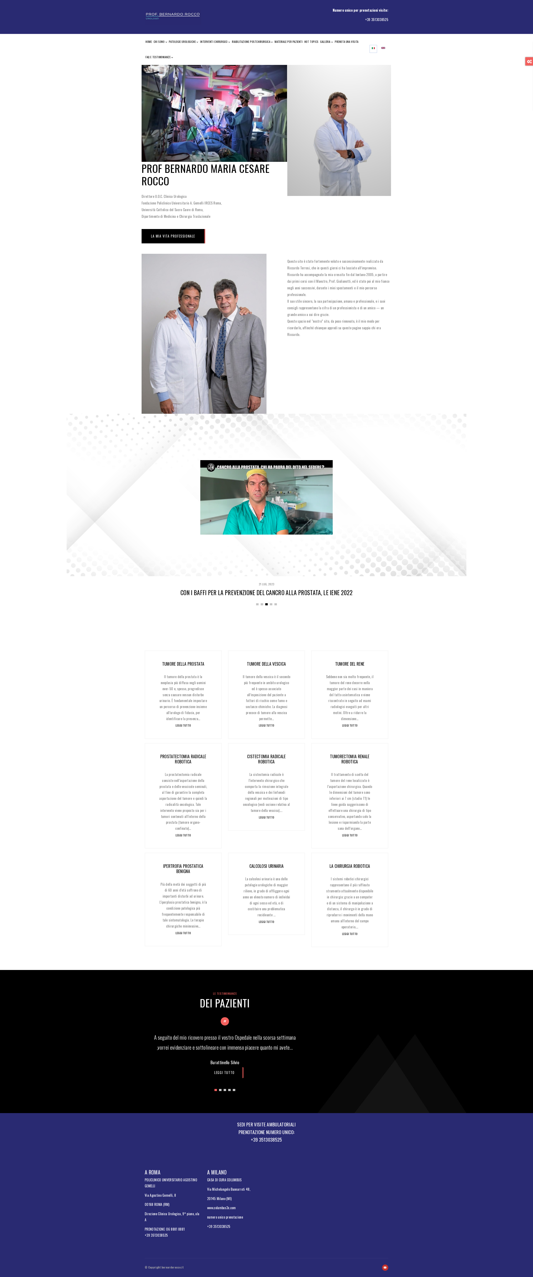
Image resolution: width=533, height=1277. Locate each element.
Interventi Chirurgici (214, 42)
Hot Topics (311, 42)
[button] (257, 604)
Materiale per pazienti (289, 42)
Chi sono (159, 42)
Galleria (325, 42)
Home (149, 42)
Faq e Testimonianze (158, 57)
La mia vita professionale (173, 236)
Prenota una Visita (347, 42)
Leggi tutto (183, 725)
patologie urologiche (182, 42)
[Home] (173, 16)
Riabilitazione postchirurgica (251, 42)
